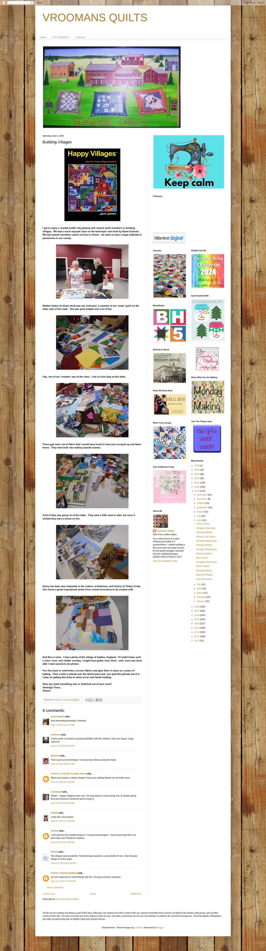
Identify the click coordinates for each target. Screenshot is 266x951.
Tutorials (80, 37)
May (199, 584)
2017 (197, 611)
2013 (197, 628)
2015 (197, 619)
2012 (197, 632)
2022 (197, 478)
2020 (197, 487)
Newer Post (49, 894)
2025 (197, 465)
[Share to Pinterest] (101, 700)
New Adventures (204, 579)
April (199, 588)
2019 (197, 491)
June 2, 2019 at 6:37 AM (62, 764)
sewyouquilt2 (57, 716)
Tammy (54, 831)
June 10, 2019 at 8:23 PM (63, 863)
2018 (197, 606)
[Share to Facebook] (97, 700)
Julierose (55, 734)
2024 (197, 470)
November (202, 499)
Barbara (55, 755)
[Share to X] (94, 700)
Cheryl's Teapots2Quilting (64, 873)
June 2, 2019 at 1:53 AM (62, 725)
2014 (197, 623)
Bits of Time (202, 558)
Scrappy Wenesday (206, 528)
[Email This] (87, 700)
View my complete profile (165, 561)
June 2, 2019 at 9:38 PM (62, 842)
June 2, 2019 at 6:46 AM (62, 782)
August (200, 511)
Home (43, 37)
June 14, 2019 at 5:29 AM (63, 881)
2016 (197, 615)
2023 (197, 474)
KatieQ (54, 852)
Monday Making (204, 532)
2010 (197, 640)
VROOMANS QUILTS (95, 17)
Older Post (136, 894)
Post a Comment (55, 887)
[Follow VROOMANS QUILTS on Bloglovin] (169, 242)
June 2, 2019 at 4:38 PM (62, 821)
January (201, 601)
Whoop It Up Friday (205, 536)
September (202, 507)
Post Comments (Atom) (67, 899)
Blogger (160, 927)
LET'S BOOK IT (61, 37)
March (200, 593)
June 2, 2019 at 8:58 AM (62, 803)
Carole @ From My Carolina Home (68, 773)
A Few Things (203, 524)
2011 (197, 636)
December (202, 495)
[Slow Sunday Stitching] (207, 369)
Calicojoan (56, 792)
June (199, 520)
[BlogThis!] (90, 700)
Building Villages (204, 575)
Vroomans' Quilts (165, 531)
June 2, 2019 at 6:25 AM (62, 746)
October (201, 503)
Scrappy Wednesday (206, 541)
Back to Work (202, 566)
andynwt (138, 927)
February (201, 597)
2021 (197, 482)
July (199, 516)
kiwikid (54, 813)
